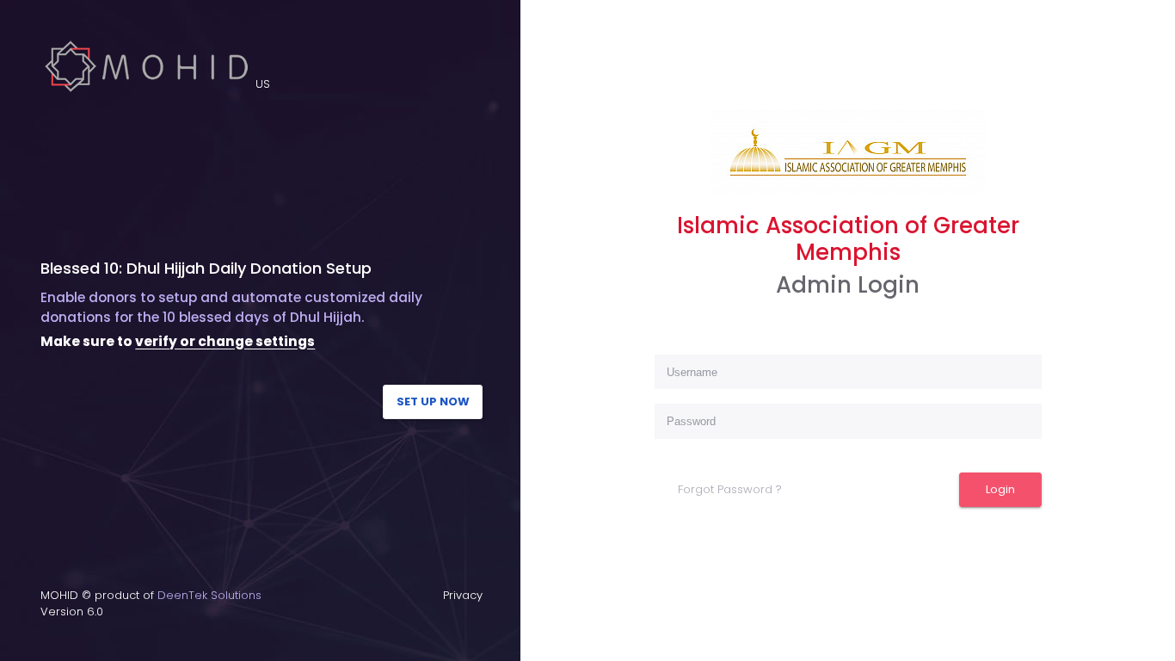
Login (1000, 489)
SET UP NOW (433, 401)
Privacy (463, 595)
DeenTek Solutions (209, 595)
